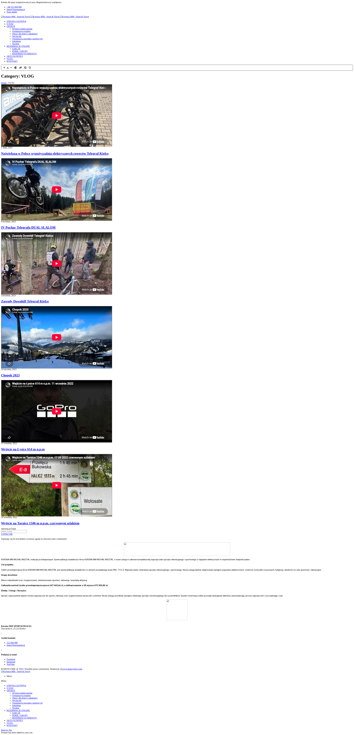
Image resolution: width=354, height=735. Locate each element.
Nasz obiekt (12, 12)
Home (3, 83)
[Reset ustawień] (30, 67)
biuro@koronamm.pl (16, 9)
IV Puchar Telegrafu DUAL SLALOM (28, 227)
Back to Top (6, 730)
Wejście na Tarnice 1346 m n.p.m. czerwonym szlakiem (40, 523)
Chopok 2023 (10, 375)
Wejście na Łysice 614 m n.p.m (23, 449)
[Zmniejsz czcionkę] (11, 67)
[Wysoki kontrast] (16, 67)
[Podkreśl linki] (20, 67)
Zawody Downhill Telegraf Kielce (25, 301)
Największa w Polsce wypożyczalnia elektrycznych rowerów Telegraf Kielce (55, 153)
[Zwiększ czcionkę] (4, 67)
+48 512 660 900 (14, 7)
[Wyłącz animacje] (25, 67)
